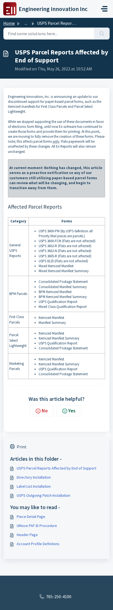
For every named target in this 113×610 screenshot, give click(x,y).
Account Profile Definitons (38, 543)
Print (22, 446)
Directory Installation (34, 477)
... (26, 23)
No (45, 410)
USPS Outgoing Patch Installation (43, 495)
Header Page (27, 534)
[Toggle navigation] (104, 9)
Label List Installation (34, 486)
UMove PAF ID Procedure (37, 525)
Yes (71, 410)
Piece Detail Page (31, 516)
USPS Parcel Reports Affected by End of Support (56, 468)
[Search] (102, 33)
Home (9, 23)
